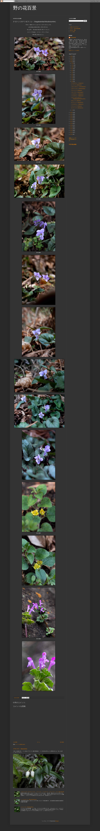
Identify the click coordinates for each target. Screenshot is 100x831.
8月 (72, 70)
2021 (71, 114)
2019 (71, 117)
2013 (71, 128)
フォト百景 (72, 31)
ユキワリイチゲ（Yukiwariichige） (78, 88)
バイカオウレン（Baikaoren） (77, 94)
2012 (71, 130)
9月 (72, 68)
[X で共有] (25, 698)
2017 (71, 121)
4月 (72, 77)
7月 (72, 72)
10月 (72, 67)
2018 (71, 119)
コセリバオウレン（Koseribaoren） (78, 86)
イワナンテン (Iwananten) (20, 748)
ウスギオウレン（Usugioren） (77, 83)
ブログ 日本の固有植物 (75, 28)
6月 (72, 74)
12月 (72, 63)
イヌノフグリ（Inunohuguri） (77, 92)
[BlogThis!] (24, 698)
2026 (71, 56)
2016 (71, 123)
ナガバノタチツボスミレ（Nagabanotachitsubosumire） (78, 98)
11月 (72, 65)
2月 (72, 81)
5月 (72, 76)
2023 (71, 61)
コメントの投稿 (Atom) (20, 744)
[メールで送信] (22, 698)
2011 (71, 132)
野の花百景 (25, 8)
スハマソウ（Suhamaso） (76, 84)
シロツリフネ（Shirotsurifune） (27, 807)
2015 (71, 125)
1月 (72, 110)
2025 (71, 58)
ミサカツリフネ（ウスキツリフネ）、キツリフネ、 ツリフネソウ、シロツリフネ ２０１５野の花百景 (42, 791)
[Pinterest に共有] (28, 698)
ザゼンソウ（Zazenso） (76, 100)
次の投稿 (15, 742)
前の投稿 (62, 742)
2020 (71, 116)
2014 (71, 127)
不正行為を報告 (72, 144)
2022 (71, 112)
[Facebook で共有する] (27, 698)
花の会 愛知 (73, 30)
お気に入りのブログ (74, 27)
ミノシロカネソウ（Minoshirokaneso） (29, 799)
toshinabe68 (73, 37)
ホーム (38, 742)
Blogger (57, 821)
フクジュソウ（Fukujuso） (77, 90)
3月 (72, 79)
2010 (71, 134)
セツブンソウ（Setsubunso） (77, 102)
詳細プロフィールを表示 (74, 50)
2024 (71, 60)
